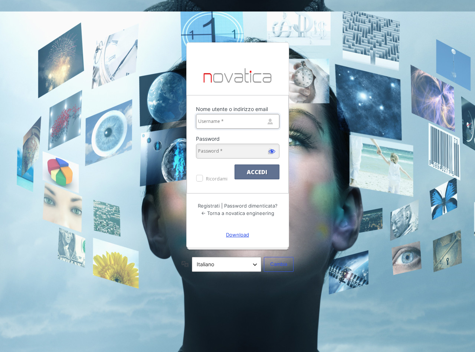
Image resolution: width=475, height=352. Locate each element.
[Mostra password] (272, 151)
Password (208, 139)
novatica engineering (238, 76)
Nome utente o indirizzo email (232, 109)
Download (237, 235)
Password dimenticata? (251, 206)
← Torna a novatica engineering (237, 213)
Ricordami (216, 179)
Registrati (209, 206)
